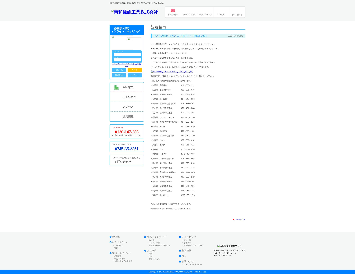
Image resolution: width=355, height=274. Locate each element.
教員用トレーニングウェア (160, 245)
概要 (151, 254)
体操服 (151, 240)
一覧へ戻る (240, 219)
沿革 (151, 256)
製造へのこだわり (189, 15)
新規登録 (119, 75)
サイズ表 (187, 243)
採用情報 (128, 116)
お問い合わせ (237, 15)
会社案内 (221, 15)
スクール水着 (154, 243)
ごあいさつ (129, 96)
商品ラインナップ (205, 15)
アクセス (128, 106)
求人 (184, 256)
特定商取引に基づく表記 (194, 245)
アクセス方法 (154, 259)
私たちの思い (173, 15)
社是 (116, 248)
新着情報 (187, 250)
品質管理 (117, 256)
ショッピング (189, 237)
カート (135, 70)
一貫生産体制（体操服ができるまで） (124, 260)
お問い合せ (188, 261)
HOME (116, 237)
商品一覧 (119, 70)
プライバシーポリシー (193, 265)
